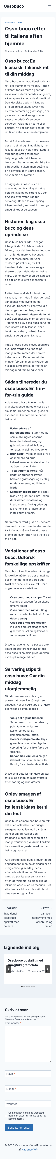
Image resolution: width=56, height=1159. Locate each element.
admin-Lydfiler (15, 51)
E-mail (11, 1088)
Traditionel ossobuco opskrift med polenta (11, 917)
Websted (12, 1103)
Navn (10, 1073)
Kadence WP (30, 1149)
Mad (20, 22)
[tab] (22, 986)
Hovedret (10, 22)
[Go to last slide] (8, 969)
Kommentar (13, 1023)
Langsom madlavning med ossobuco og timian (41, 917)
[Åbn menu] (49, 6)
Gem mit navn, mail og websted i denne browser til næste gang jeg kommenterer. (27, 1115)
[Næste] (47, 969)
